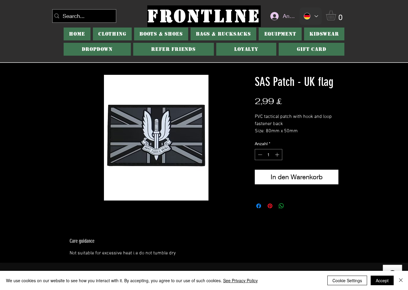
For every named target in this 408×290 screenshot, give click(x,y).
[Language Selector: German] (311, 16)
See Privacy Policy (240, 280)
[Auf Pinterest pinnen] (270, 205)
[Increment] (277, 154)
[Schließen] (400, 280)
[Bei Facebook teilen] (258, 205)
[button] (337, 15)
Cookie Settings (347, 280)
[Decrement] (259, 154)
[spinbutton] (268, 154)
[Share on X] (292, 205)
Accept (382, 280)
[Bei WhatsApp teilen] (281, 205)
